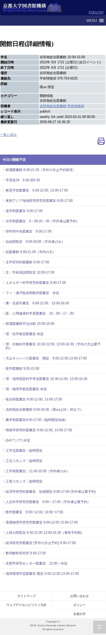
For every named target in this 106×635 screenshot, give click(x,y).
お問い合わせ (79, 596)
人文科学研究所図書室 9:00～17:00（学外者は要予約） (48, 502)
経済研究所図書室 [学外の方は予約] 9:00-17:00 (41, 543)
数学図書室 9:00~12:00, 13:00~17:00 (34, 512)
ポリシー (79, 605)
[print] (101, 142)
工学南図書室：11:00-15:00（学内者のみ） (38, 471)
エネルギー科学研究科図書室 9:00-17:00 (36, 283)
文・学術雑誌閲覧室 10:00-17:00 (30, 272)
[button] (91, 20)
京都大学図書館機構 (32, 7)
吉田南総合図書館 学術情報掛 (62, 106)
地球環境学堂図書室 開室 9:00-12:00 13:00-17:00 (42, 574)
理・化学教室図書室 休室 (24, 334)
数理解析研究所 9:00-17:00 (26, 553)
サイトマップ (26, 596)
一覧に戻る (8, 135)
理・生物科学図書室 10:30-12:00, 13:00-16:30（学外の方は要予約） (53, 346)
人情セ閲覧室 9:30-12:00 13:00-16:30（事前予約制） (45, 533)
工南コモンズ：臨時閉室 (24, 481)
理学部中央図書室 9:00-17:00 (28, 231)
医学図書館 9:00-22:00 (22, 368)
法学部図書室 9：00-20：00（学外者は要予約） (43, 221)
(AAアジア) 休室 (18, 440)
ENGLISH (96, 12)
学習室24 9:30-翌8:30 (23, 180)
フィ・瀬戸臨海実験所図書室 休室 (32, 293)
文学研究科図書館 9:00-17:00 (27, 262)
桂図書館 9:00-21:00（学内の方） (31, 252)
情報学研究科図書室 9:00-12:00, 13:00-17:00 (39, 430)
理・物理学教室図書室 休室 (26, 389)
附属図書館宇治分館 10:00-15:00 (30, 324)
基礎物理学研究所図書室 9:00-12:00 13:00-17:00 (42, 522)
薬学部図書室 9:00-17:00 (24, 211)
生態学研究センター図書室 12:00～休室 (36, 563)
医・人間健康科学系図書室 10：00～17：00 (40, 313)
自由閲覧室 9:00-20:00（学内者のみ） (35, 242)
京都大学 (79, 614)
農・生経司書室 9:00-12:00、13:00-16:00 (37, 303)
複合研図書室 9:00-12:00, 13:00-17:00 (34, 399)
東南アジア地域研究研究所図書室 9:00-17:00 (39, 201)
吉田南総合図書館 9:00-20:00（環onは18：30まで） (44, 409)
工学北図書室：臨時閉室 (24, 450)
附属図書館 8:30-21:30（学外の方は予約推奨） (41, 170)
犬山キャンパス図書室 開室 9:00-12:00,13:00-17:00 (46, 358)
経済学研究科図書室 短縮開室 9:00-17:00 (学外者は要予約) (51, 491)
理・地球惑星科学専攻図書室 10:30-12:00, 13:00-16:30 (46, 379)
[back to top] (99, 627)
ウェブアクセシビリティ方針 (26, 605)
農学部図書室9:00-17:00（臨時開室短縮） (37, 420)
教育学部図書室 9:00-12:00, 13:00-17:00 (37, 190)
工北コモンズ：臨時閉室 (24, 461)
